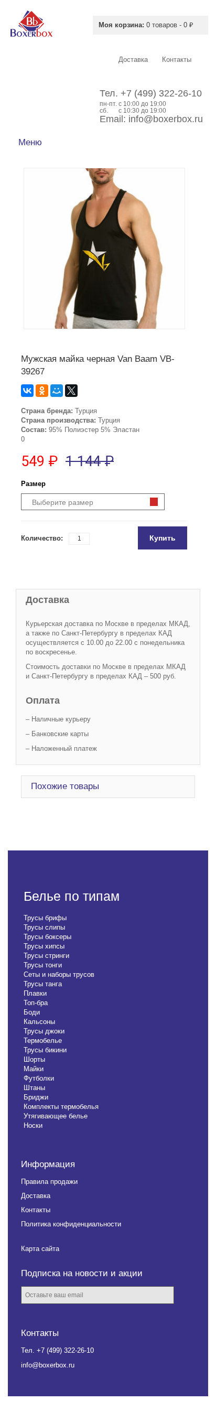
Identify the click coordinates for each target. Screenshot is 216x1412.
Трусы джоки (44, 1031)
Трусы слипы (44, 927)
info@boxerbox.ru (165, 119)
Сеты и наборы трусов (59, 974)
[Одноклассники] (42, 390)
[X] (71, 390)
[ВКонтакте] (27, 390)
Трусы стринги (46, 956)
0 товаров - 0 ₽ (146, 25)
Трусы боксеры (47, 937)
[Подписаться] (189, 1296)
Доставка (35, 1196)
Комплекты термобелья (61, 1107)
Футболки (39, 1078)
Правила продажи (49, 1181)
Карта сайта (40, 1249)
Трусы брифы (45, 918)
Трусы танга (43, 984)
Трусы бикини (45, 1050)
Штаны (34, 1088)
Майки (34, 1069)
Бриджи (36, 1097)
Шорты (34, 1059)
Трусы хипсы (44, 946)
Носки (33, 1125)
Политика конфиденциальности (71, 1224)
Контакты (35, 1210)
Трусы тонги (43, 965)
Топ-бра (36, 1003)
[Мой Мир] (56, 390)
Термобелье (43, 1040)
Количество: (42, 538)
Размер (33, 484)
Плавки (35, 993)
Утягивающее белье (56, 1116)
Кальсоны (39, 1022)
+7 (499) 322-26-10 (161, 93)
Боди (32, 1012)
